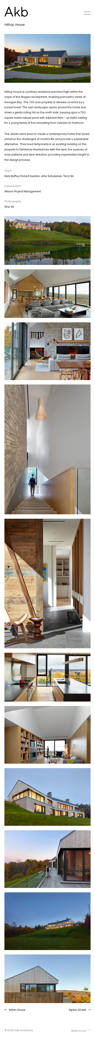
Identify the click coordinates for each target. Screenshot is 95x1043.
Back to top (79, 1031)
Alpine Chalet (78, 1010)
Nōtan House (16, 1010)
